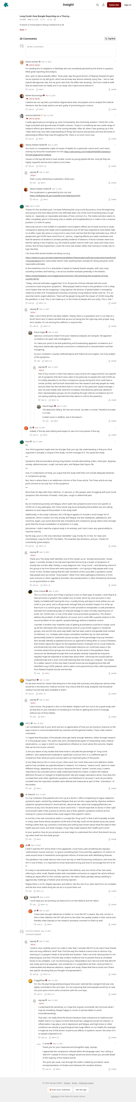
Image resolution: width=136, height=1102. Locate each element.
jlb (31, 427)
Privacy (67, 1083)
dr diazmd (30, 794)
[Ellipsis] (115, 61)
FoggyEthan (31, 679)
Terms (74, 1083)
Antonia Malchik (33, 115)
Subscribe (114, 4)
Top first (111, 38)
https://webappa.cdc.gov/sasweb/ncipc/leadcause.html (55, 195)
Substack (55, 1096)
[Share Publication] (103, 4)
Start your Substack (61, 1089)
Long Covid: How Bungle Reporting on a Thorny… (45, 16)
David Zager (39, 332)
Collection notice (86, 1083)
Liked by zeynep (34, 65)
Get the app (81, 1089)
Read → (23, 29)
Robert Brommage (34, 95)
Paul (27, 441)
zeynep (23, 20)
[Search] (97, 4)
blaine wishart (32, 61)
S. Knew (46, 1043)
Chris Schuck (40, 591)
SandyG (33, 897)
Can (27, 206)
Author (33, 175)
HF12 (28, 723)
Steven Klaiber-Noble (35, 144)
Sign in (127, 4)
